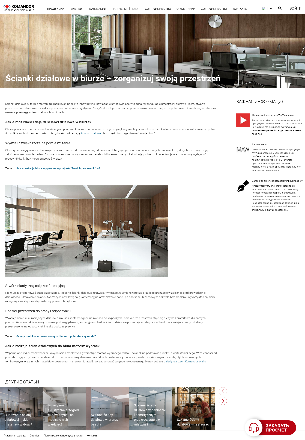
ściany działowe (91, 133)
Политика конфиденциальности (63, 435)
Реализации (97, 8)
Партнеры (119, 8)
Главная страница (14, 435)
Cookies (35, 435)
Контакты (239, 8)
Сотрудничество (158, 8)
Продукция (55, 8)
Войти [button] (295, 8)
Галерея (76, 8)
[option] (21, 408)
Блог (135, 8)
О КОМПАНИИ (186, 8)
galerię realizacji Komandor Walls (185, 361)
